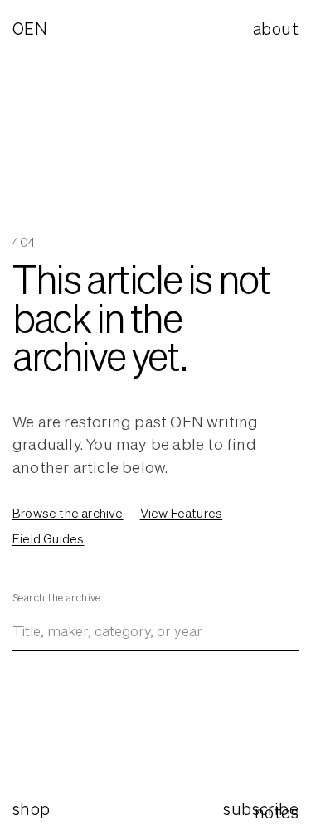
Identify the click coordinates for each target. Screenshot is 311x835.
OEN (29, 29)
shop (31, 809)
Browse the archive (68, 512)
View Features (181, 512)
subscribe (261, 809)
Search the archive (56, 598)
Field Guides (48, 538)
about (276, 28)
